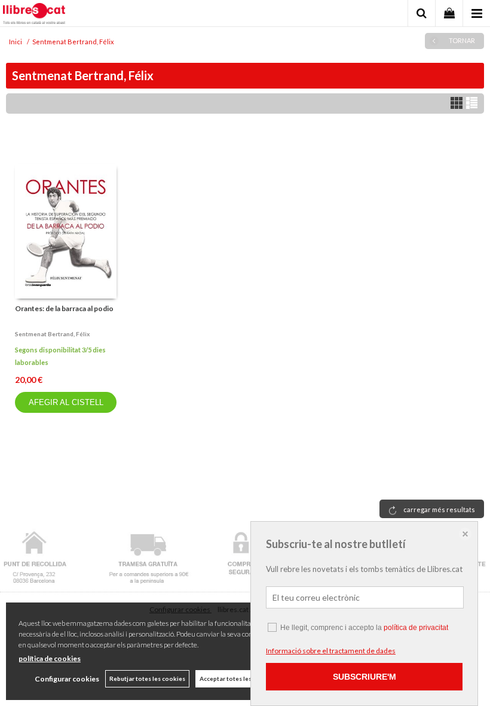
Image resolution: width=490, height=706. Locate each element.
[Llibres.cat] (34, 15)
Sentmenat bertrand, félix (52, 333)
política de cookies (50, 658)
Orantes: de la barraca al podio (64, 308)
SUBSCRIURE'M (364, 676)
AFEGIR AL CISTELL (66, 402)
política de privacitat (416, 627)
